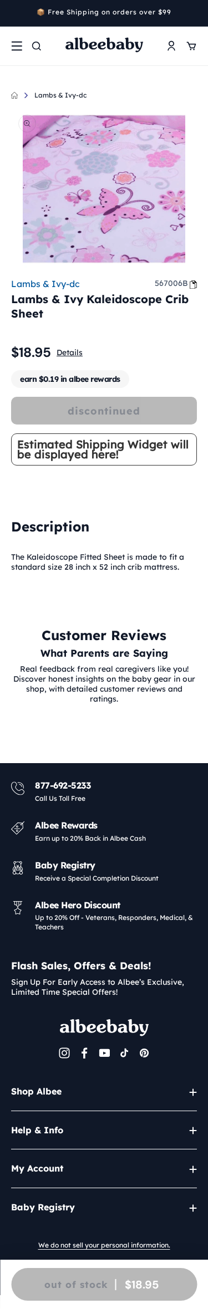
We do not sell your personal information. (104, 1245)
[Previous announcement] (15, 13)
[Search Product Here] (36, 46)
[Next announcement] (193, 13)
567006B (171, 283)
